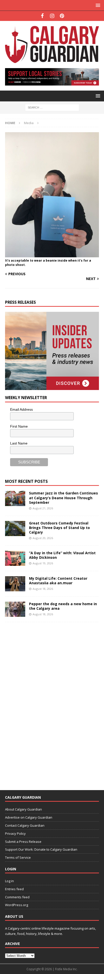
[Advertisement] (43, 702)
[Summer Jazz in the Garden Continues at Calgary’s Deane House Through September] (15, 498)
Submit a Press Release (23, 841)
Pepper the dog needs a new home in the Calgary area (63, 606)
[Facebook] (42, 16)
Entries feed (14, 889)
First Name (19, 426)
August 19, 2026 (43, 563)
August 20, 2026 (43, 538)
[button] (97, 5)
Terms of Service (18, 857)
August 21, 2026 (43, 508)
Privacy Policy (15, 833)
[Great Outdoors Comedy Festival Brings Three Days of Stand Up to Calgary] (15, 528)
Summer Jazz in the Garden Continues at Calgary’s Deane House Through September (63, 498)
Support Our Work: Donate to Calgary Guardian (41, 849)
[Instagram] (52, 16)
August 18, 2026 (43, 589)
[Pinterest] (62, 16)
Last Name (19, 443)
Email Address (21, 409)
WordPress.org (16, 905)
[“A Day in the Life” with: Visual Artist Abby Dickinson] (15, 558)
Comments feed (17, 897)
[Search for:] (52, 107)
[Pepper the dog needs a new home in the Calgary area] (15, 609)
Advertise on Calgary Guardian (28, 817)
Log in (9, 881)
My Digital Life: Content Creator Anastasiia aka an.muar (58, 580)
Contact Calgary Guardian (24, 825)
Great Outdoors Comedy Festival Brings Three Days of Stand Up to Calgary (59, 528)
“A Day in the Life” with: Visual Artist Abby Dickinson (62, 555)
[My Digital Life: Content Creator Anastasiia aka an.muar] (15, 583)
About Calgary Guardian (23, 809)
